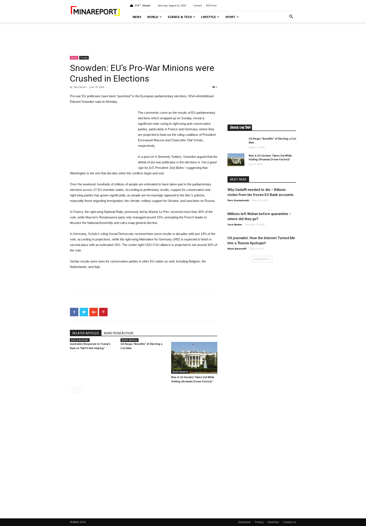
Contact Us (289, 522)
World (152, 17)
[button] (291, 17)
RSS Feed (211, 5)
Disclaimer (244, 522)
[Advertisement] (183, 37)
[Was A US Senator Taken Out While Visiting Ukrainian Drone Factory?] (194, 358)
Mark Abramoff (236, 248)
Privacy (259, 522)
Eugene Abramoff (241, 132)
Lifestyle (208, 17)
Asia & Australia (79, 340)
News (137, 17)
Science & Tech (180, 17)
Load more (260, 259)
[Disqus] (143, 456)
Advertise (273, 522)
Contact (197, 5)
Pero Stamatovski (238, 200)
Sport (230, 17)
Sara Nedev (234, 224)
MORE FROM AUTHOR (118, 333)
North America (129, 340)
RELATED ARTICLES (85, 333)
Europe (83, 57)
